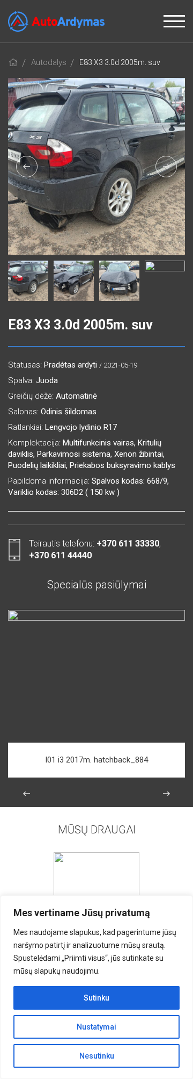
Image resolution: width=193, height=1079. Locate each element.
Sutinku (96, 998)
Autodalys (48, 62)
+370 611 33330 (127, 543)
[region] (96, 987)
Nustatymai (96, 1027)
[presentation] (27, 166)
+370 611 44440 (60, 555)
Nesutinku (96, 1056)
